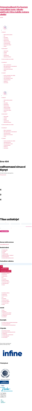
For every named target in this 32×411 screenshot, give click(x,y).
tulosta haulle (4, 268)
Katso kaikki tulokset (5, 271)
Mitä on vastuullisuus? (7, 64)
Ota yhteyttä (6, 82)
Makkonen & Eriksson (7, 56)
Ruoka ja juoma (6, 40)
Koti (4, 36)
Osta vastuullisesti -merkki (8, 78)
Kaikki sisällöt (6, 116)
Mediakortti (6, 81)
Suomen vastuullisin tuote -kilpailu (7, 59)
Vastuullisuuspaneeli (7, 67)
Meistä (5, 70)
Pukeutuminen (6, 104)
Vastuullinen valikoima (5, 273)
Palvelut (5, 46)
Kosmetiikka (6, 37)
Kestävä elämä (4, 48)
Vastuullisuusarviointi (7, 76)
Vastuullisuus (4, 62)
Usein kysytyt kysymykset (8, 69)
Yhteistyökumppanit (7, 79)
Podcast (5, 53)
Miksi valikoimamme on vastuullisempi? (10, 66)
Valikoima (3, 32)
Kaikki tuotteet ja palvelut (8, 34)
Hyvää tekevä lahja (7, 43)
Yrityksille (3, 72)
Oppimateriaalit (6, 55)
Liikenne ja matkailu (7, 41)
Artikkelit (5, 52)
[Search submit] (1, 266)
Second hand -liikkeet (7, 44)
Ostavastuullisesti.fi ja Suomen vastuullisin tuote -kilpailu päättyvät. (14, 11)
